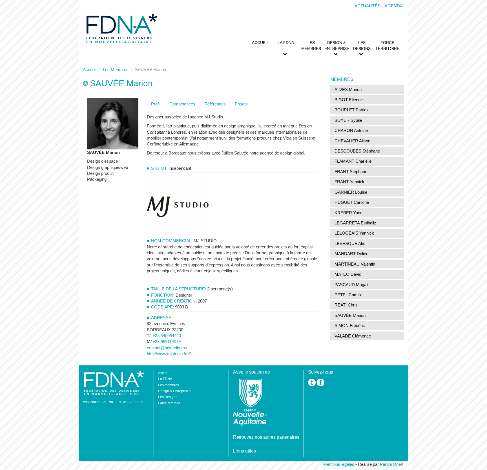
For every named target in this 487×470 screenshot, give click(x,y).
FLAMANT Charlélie (353, 161)
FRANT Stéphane (351, 171)
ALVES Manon (348, 89)
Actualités (367, 5)
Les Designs (362, 45)
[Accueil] (121, 29)
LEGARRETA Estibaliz (355, 222)
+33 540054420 (166, 335)
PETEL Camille (348, 294)
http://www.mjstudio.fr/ (167, 353)
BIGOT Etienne (349, 99)
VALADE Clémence (353, 336)
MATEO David (348, 274)
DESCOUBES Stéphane (357, 151)
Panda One (390, 464)
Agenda (394, 5)
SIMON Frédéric (350, 325)
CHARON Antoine (351, 130)
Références (215, 103)
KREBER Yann (348, 212)
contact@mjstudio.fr (165, 347)
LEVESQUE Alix (350, 243)
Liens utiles (244, 451)
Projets (241, 103)
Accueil (260, 42)
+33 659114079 (166, 341)
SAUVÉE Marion (350, 315)
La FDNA (286, 42)
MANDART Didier (351, 253)
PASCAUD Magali (351, 284)
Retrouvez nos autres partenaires (266, 437)
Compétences (182, 103)
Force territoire (387, 45)
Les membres (311, 45)
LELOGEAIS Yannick (354, 233)
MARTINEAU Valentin (355, 264)
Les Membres (116, 69)
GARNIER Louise (351, 192)
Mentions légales (338, 464)
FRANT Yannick (349, 181)
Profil (155, 103)
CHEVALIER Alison (352, 140)
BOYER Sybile (348, 120)
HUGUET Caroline (352, 202)
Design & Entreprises (336, 45)
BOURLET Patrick (352, 109)
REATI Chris (346, 305)
